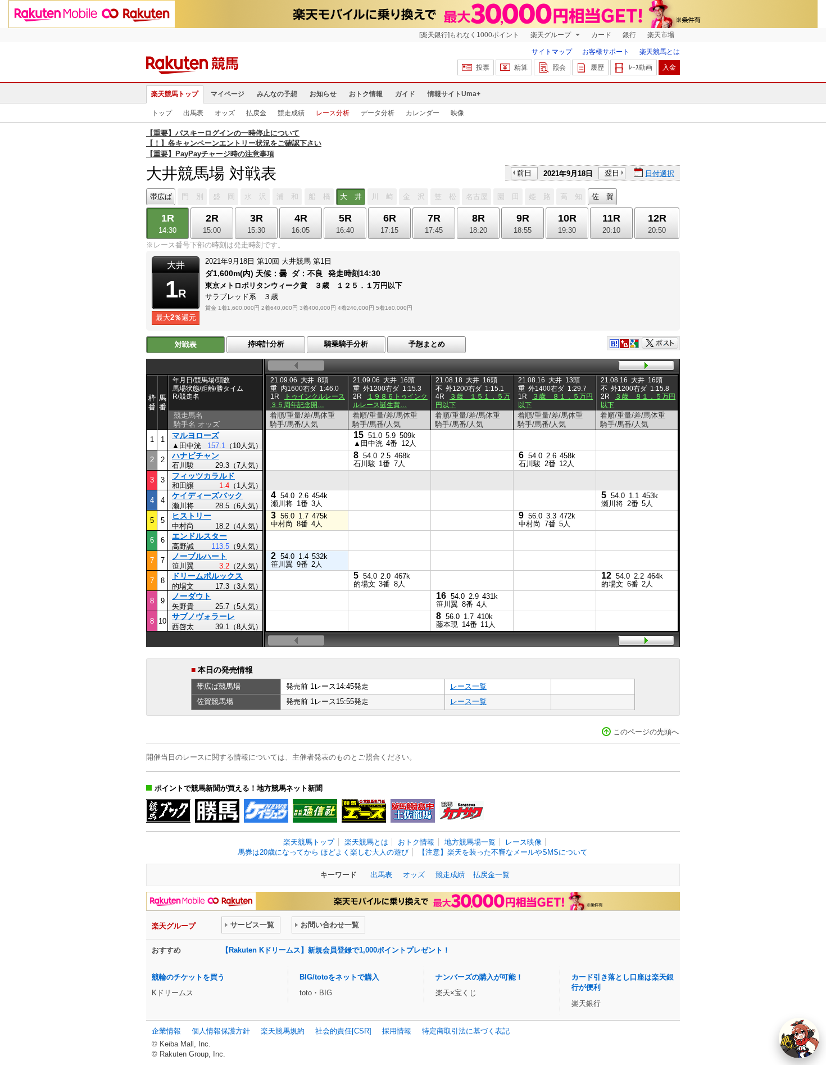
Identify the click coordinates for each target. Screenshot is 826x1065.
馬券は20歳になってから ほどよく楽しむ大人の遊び (323, 852)
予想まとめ (427, 344)
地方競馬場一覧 (470, 842)
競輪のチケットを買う (188, 977)
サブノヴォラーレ (203, 616)
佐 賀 (603, 196)
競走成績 (291, 113)
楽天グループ (551, 35)
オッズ (225, 113)
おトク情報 (366, 94)
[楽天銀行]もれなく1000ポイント (469, 35)
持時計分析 (266, 344)
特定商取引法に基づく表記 (466, 1031)
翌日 (612, 173)
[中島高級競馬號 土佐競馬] (413, 811)
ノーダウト (191, 596)
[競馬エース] (364, 811)
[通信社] (315, 811)
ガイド (405, 94)
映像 (457, 113)
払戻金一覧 (491, 874)
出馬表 (193, 113)
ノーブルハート (199, 556)
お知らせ (323, 94)
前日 (524, 173)
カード (601, 35)
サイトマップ (552, 52)
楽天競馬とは (659, 52)
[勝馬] (217, 811)
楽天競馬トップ (174, 94)
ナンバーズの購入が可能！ (479, 977)
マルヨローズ (195, 435)
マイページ (227, 94)
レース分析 (333, 113)
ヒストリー (191, 515)
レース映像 (523, 842)
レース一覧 (468, 686)
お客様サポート (605, 52)
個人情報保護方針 (221, 1031)
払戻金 (256, 113)
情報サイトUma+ (454, 94)
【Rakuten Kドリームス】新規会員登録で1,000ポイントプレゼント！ (335, 950)
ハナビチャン (195, 455)
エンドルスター (199, 535)
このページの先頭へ (646, 732)
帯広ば (161, 196)
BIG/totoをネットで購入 (339, 977)
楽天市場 (660, 35)
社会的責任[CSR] (343, 1031)
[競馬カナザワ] (461, 811)
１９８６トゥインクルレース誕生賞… (390, 400)
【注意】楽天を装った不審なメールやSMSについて (503, 852)
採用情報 (396, 1031)
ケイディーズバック (207, 495)
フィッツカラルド (203, 475)
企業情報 (166, 1031)
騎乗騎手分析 (346, 344)
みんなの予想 (277, 94)
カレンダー (422, 113)
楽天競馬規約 (283, 1031)
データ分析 (377, 113)
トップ (162, 113)
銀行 (629, 35)
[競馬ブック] (168, 811)
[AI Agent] (799, 1038)
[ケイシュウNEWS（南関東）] (266, 811)
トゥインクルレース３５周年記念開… (307, 400)
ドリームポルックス (207, 575)
